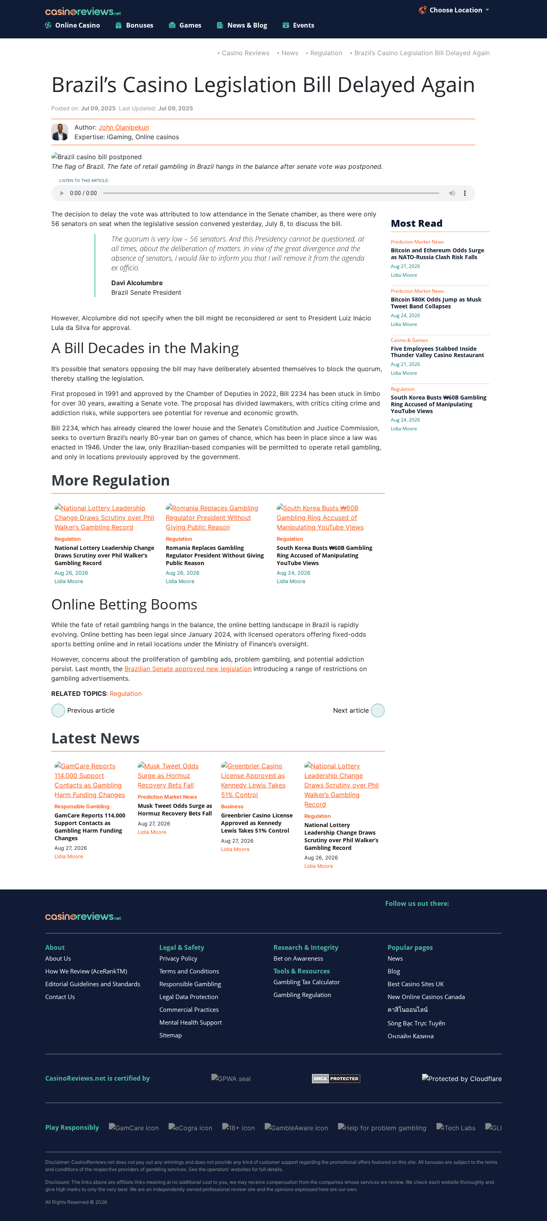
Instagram (478, 920)
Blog (394, 971)
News (290, 53)
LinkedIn (409, 920)
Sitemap (170, 1035)
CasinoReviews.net (75, 1078)
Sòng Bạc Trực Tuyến (416, 1023)
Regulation (326, 53)
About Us (58, 958)
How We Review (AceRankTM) (86, 971)
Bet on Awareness (298, 958)
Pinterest (426, 920)
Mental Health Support (190, 1022)
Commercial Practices (189, 1009)
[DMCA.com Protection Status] (336, 1078)
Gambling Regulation (302, 995)
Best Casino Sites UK (416, 984)
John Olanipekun (124, 127)
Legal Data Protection (188, 997)
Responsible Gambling (190, 984)
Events (303, 25)
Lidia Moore (68, 581)
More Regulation (110, 480)
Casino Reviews (245, 53)
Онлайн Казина (411, 1036)
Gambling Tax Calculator (307, 982)
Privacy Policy (178, 958)
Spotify (495, 920)
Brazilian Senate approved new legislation (188, 669)
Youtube (443, 920)
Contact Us (60, 997)
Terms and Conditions (189, 971)
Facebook (460, 920)
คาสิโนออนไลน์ (408, 1009)
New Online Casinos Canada (426, 997)
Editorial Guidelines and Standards (92, 984)
